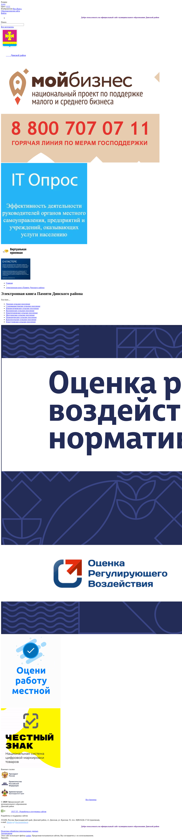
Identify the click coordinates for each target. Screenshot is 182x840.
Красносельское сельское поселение (21, 320)
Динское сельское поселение (18, 304)
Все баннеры (91, 800)
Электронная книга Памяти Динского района (25, 288)
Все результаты (7, 27)
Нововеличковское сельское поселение (22, 308)
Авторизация (6, 833)
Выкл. (19, 9)
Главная (9, 283)
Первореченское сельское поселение (21, 317)
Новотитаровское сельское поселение (22, 313)
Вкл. (15, 9)
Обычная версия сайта (10, 11)
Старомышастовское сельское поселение (23, 306)
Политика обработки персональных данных (19, 831)
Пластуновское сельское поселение (21, 322)
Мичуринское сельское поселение (20, 315)
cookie (28, 836)
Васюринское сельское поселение (20, 311)
